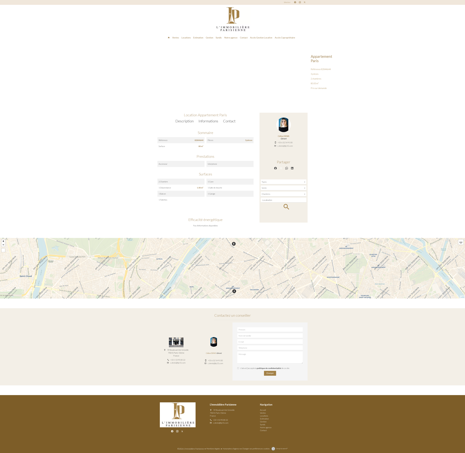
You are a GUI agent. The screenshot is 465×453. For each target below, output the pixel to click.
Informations (208, 121)
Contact (229, 121)
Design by (282, 448)
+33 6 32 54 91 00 (285, 142)
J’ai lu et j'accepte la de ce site (264, 368)
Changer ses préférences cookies (256, 448)
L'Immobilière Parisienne (223, 404)
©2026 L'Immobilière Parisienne (190, 449)
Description (184, 121)
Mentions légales (213, 448)
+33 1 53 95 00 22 (177, 360)
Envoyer (270, 373)
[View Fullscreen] (3, 250)
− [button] (3, 244)
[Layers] (461, 242)
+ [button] (3, 241)
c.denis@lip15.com (285, 146)
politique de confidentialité (269, 368)
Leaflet (462, 297)
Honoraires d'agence (231, 448)
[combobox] (283, 181)
